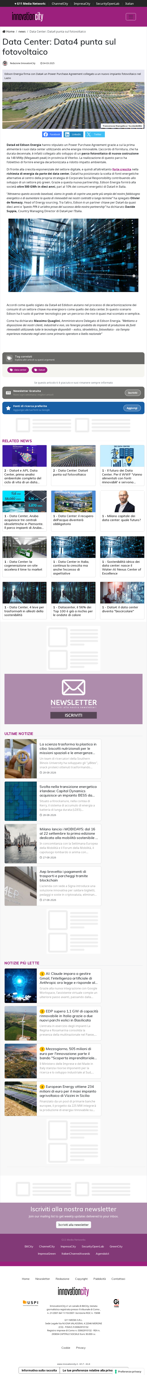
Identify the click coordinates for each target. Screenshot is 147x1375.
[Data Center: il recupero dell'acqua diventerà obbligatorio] (73, 501)
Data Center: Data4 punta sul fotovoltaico (70, 472)
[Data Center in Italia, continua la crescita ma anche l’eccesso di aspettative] (73, 547)
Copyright (81, 1279)
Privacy (81, 1347)
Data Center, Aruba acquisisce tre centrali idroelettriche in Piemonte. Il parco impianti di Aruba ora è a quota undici (23, 523)
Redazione (62, 1279)
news (22, 31)
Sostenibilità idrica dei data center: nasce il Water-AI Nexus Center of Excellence (121, 567)
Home (10, 31)
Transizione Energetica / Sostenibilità (122, 126)
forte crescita (121, 169)
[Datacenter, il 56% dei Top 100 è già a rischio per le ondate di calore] (73, 592)
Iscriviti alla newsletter (73, 1225)
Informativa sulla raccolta (39, 1370)
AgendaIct (102, 1253)
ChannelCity (60, 4)
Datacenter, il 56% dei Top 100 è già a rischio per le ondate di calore (73, 611)
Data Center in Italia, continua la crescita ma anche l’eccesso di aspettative (71, 567)
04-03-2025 (48, 63)
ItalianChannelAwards (75, 1253)
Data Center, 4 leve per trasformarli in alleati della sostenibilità (24, 611)
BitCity (29, 1246)
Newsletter (42, 1279)
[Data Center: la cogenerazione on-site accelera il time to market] (25, 547)
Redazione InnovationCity (22, 63)
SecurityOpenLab (107, 4)
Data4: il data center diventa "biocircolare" (120, 609)
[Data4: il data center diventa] (122, 592)
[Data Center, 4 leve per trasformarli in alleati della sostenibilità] (25, 592)
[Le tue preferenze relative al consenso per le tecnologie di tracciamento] (128, 1371)
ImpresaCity (82, 4)
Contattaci (118, 1279)
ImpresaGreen (47, 1253)
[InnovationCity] (27, 16)
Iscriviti (132, 392)
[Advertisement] (73, 1189)
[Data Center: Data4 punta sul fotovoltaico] (73, 456)
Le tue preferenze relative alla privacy (89, 1370)
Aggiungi (132, 408)
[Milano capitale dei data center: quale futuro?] (122, 501)
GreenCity (116, 1246)
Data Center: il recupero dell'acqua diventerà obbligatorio (73, 520)
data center (20, 369)
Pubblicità (99, 1279)
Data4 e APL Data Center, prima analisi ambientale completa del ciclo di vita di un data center (22, 478)
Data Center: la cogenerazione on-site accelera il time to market (23, 565)
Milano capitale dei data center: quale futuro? (121, 518)
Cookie (65, 1347)
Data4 (42, 369)
